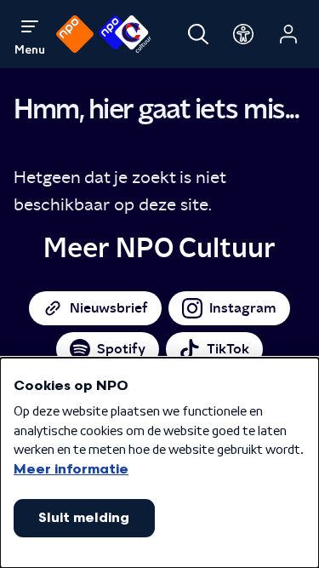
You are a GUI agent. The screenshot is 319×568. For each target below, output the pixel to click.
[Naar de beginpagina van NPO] (75, 34)
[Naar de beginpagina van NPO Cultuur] (124, 34)
